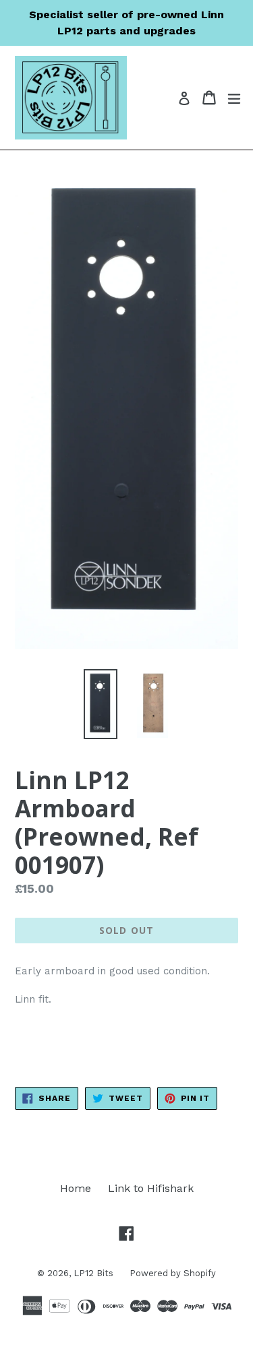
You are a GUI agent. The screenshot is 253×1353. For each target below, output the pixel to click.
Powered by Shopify (173, 1273)
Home (75, 1188)
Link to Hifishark (151, 1188)
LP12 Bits (95, 1273)
